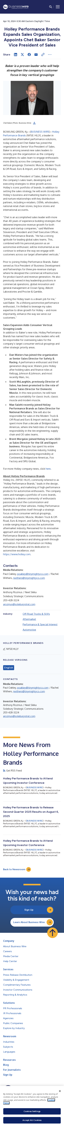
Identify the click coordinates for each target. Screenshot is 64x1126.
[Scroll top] (52, 933)
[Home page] (16, 7)
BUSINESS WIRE (40, 131)
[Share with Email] (36, 54)
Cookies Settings (32, 1111)
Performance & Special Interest (40, 624)
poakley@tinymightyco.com (32, 573)
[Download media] (34, 123)
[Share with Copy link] (42, 54)
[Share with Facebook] (29, 54)
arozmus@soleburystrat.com (19, 604)
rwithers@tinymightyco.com (29, 578)
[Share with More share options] (49, 54)
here (48, 468)
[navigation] (58, 7)
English (8, 667)
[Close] (60, 1091)
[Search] (50, 6)
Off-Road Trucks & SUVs (36, 613)
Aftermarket (29, 619)
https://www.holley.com (16, 554)
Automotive (29, 629)
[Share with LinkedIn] (15, 54)
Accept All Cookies (32, 1120)
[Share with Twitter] (22, 54)
